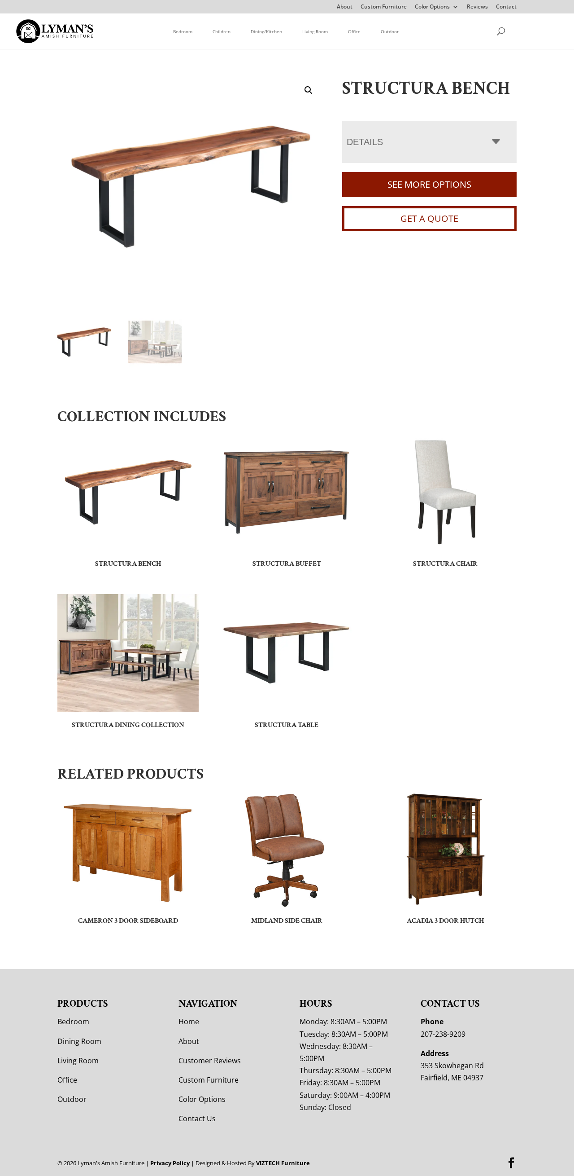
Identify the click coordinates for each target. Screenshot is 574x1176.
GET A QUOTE (429, 218)
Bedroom (182, 31)
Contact (506, 7)
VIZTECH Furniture (283, 1163)
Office (354, 31)
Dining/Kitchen (266, 31)
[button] (308, 90)
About (344, 7)
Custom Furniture (384, 7)
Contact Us (197, 1118)
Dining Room (79, 1041)
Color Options (432, 7)
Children (221, 31)
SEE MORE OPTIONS (429, 184)
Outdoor (390, 31)
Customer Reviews (209, 1061)
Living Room (315, 31)
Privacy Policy (170, 1163)
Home (188, 1021)
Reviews (477, 7)
